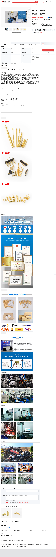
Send (7, 502)
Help (40, 4)
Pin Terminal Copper (45, 544)
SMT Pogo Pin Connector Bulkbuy (21, 546)
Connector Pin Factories (8, 544)
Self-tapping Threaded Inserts (32, 528)
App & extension (45, 4)
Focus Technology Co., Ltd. (23, 553)
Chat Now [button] (50, 17)
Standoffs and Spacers (17, 530)
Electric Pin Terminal (38, 544)
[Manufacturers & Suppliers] (5, 2)
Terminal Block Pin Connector (5, 546)
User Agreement (32, 553)
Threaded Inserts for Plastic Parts (18, 528)
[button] (37, 44)
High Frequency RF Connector (19, 540)
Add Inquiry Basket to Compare (16, 32)
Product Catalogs (12, 527)
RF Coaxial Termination (4, 540)
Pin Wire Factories (15, 544)
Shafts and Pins (30, 530)
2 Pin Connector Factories (22, 544)
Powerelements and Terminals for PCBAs (47, 528)
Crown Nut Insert (3, 528)
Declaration (36, 553)
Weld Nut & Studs (44, 530)
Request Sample (48, 19)
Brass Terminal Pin (13, 546)
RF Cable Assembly (11, 540)
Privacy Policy (40, 553)
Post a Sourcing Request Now (23, 502)
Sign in (54, 2)
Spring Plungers (30, 531)
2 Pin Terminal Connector (31, 544)
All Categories (3, 4)
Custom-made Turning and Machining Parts (6, 531)
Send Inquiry (38, 17)
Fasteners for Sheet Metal (4, 530)
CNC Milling (15, 531)
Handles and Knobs (44, 531)
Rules (54, 4)
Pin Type (2, 544)
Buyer (36, 4)
